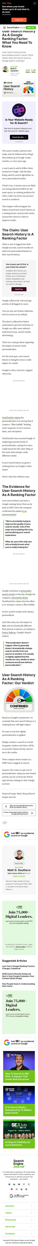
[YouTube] (19, 1184)
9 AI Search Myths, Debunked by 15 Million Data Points (18, 1110)
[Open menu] (4, 27)
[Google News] (9, 1184)
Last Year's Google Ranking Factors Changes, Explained (18, 967)
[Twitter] (29, 1184)
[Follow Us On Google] (19, 834)
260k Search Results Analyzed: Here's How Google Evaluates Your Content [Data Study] (18, 976)
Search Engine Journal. (22, 1240)
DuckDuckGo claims (11, 417)
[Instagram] (16, 1189)
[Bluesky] (12, 1189)
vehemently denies (19, 597)
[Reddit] (21, 1189)
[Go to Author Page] (5, 69)
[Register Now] (19, 1060)
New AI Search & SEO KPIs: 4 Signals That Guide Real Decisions (17, 1076)
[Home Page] (16, 27)
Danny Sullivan (9, 632)
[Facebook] (24, 1184)
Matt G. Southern (14, 70)
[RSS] (26, 1189)
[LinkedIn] (14, 1184)
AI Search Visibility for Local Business (17, 1143)
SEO (5, 822)
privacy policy (20, 947)
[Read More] (19, 1094)
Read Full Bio (19, 863)
